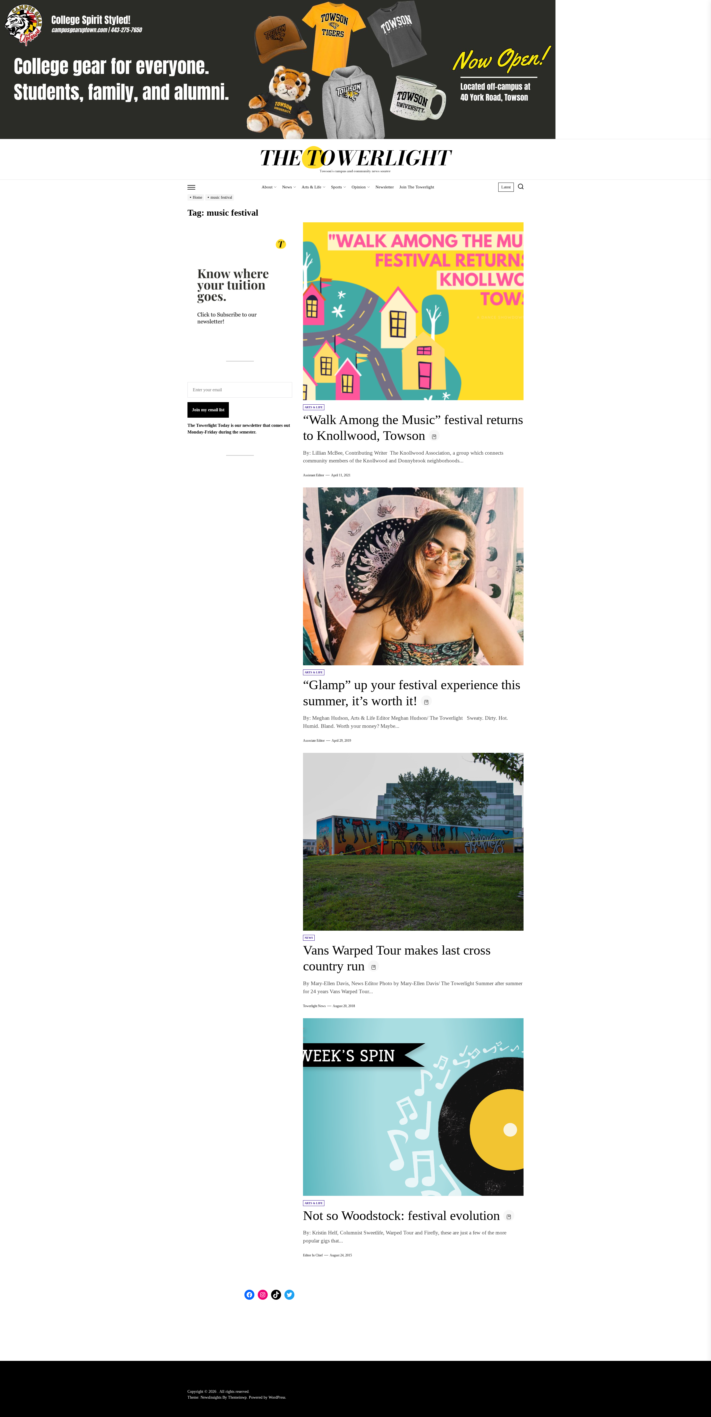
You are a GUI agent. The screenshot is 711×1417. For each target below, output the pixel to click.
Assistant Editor (313, 475)
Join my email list (208, 409)
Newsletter (384, 187)
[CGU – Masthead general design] (277, 3)
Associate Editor (314, 741)
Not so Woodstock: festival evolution (401, 1215)
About (267, 187)
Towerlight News (314, 1006)
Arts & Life (311, 187)
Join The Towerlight (416, 187)
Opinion (359, 187)
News (287, 187)
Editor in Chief (313, 1255)
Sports (336, 187)
